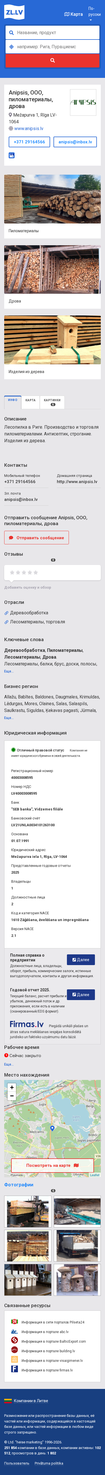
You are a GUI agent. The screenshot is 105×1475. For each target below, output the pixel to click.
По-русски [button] (94, 11)
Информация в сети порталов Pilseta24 (52, 1322)
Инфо (12, 400)
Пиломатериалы (65, 650)
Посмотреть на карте (49, 1165)
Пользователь (16, 1463)
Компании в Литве (31, 1401)
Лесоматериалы (22, 657)
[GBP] (12, 155)
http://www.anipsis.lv (77, 481)
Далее (82, 959)
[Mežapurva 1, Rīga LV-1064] (52, 1128)
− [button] (12, 1095)
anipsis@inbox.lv (75, 141)
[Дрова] (77, 1246)
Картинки (52, 402)
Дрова (49, 657)
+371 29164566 (29, 141)
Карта (76, 14)
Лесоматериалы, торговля (37, 621)
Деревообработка (29, 612)
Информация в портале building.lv (48, 1351)
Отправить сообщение (39, 537)
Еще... (9, 671)
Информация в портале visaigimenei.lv (52, 1361)
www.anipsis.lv (28, 128)
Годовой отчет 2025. (30, 990)
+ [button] (12, 1087)
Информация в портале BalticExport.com (53, 1342)
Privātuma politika (49, 1463)
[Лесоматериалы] (28, 1246)
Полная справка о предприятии (27, 957)
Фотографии (29, 1187)
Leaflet (94, 1174)
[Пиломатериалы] (28, 1212)
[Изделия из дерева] (28, 1280)
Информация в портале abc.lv (45, 1332)
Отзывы (29, 556)
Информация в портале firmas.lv (47, 1370)
